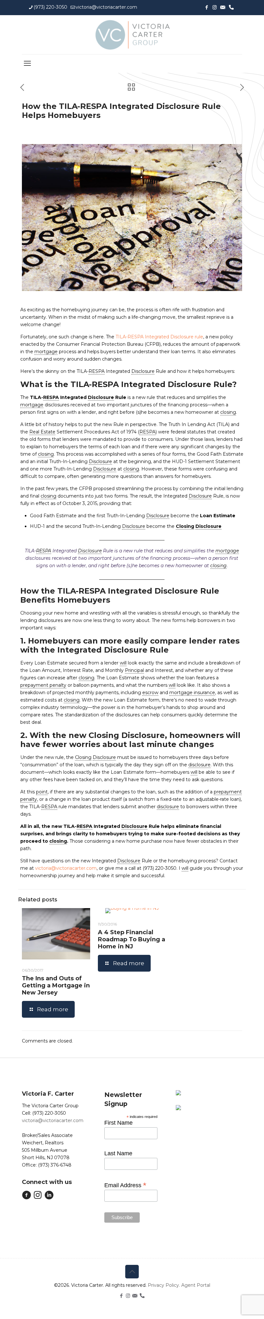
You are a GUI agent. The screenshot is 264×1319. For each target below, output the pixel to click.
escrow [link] (150, 692)
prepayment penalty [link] (43, 685)
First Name (118, 1123)
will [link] (123, 663)
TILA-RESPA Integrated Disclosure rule (159, 337)
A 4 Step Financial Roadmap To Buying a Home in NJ (131, 939)
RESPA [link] (97, 371)
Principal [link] (134, 670)
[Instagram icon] (214, 7)
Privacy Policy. (164, 1285)
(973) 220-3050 (50, 7)
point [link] (42, 792)
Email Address (125, 1185)
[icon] (222, 7)
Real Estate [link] (42, 432)
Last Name (118, 1153)
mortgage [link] (46, 351)
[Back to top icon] (132, 1271)
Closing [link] (185, 526)
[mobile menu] (27, 63)
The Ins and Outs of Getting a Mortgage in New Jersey (56, 985)
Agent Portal (195, 1285)
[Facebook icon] (206, 7)
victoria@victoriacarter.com (106, 7)
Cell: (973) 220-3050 (44, 1113)
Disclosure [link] (143, 371)
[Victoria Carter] (132, 34)
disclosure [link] (199, 765)
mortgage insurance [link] (192, 692)
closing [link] (228, 412)
